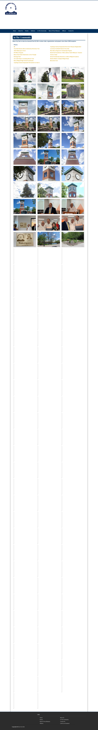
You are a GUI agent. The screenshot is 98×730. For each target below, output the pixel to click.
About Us (20, 30)
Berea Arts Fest (54, 60)
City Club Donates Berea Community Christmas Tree (27, 48)
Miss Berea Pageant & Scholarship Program (61, 50)
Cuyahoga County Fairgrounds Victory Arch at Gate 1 (27, 62)
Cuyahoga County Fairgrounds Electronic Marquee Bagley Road (65, 46)
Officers (64, 30)
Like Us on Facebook (64, 723)
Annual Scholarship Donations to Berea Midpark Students (64, 56)
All (14, 46)
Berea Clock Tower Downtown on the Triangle (25, 54)
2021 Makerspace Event (20, 50)
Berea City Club (21, 726)
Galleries (33, 30)
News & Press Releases (54, 30)
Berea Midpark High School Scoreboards (23, 60)
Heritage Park (17, 56)
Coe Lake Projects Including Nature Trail (24, 58)
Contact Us (71, 30)
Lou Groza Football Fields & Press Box (59, 48)
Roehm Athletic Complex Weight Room (59, 58)
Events (26, 30)
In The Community (42, 30)
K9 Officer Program (18, 52)
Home (14, 30)
